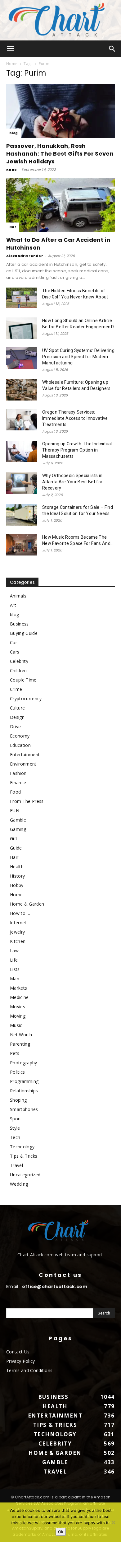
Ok (60, 1531)
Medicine (19, 997)
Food (15, 792)
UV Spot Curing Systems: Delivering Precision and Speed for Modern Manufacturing (78, 356)
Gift (13, 838)
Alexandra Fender (24, 255)
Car (12, 227)
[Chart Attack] (60, 20)
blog (13, 133)
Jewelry (17, 932)
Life (14, 960)
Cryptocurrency (26, 698)
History (17, 876)
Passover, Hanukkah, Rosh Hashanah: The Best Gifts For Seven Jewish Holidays (60, 153)
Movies (17, 1007)
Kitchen (17, 941)
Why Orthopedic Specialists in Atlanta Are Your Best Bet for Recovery (72, 481)
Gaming (18, 829)
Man (14, 979)
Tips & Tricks (23, 1156)
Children (18, 670)
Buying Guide (24, 633)
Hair (14, 857)
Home (11, 63)
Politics (17, 1072)
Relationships (24, 1091)
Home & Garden (27, 904)
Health (17, 866)
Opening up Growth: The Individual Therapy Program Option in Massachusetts (77, 450)
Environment (23, 764)
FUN (14, 810)
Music (16, 1025)
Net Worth (21, 1035)
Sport (15, 1119)
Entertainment (25, 754)
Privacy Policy (20, 1361)
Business (19, 624)
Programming (24, 1081)
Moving (17, 1016)
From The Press (26, 801)
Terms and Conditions (29, 1370)
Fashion (18, 773)
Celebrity (19, 661)
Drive (15, 726)
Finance (18, 782)
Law (14, 951)
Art (13, 605)
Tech (15, 1137)
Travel (16, 1165)
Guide (16, 848)
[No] (113, 1522)
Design (17, 717)
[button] (10, 48)
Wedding (19, 1184)
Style (15, 1128)
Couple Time (23, 680)
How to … (20, 913)
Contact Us (17, 1352)
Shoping (18, 1100)
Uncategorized (25, 1175)
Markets (18, 988)
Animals (18, 596)
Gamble (18, 820)
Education (20, 745)
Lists (15, 969)
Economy (19, 736)
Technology (22, 1147)
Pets (14, 1053)
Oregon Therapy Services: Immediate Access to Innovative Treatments (75, 418)
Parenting (20, 1044)
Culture (17, 708)
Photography (23, 1063)
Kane (11, 169)
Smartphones (24, 1109)
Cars (14, 652)
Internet (18, 923)
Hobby (17, 885)
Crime (16, 689)
